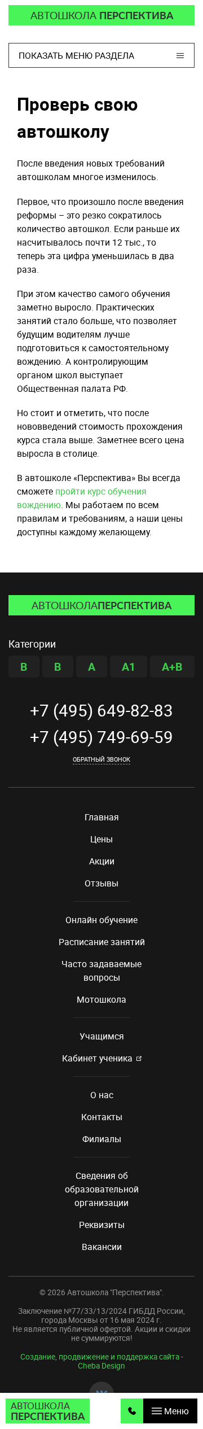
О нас (101, 1095)
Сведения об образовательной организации (102, 1189)
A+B (172, 666)
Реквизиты (102, 1224)
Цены (101, 839)
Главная (102, 817)
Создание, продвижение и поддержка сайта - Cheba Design (101, 1361)
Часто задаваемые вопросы (101, 971)
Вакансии (102, 1246)
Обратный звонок (101, 758)
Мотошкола (101, 999)
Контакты (101, 1117)
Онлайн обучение (101, 920)
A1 (128, 666)
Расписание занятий (102, 942)
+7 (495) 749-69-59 (101, 737)
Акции (101, 861)
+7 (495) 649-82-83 (101, 710)
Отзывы (101, 883)
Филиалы (101, 1139)
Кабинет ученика (97, 1058)
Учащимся (102, 1036)
